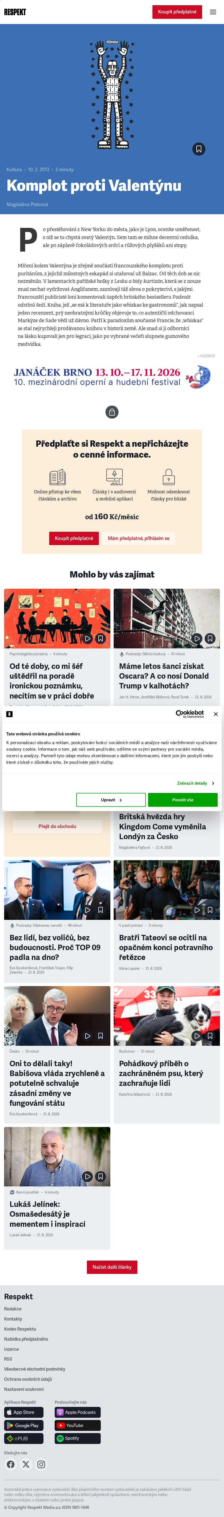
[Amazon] (24, 1438)
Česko (15, 1051)
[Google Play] (24, 1425)
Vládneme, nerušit (47, 925)
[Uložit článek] (198, 149)
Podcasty (133, 654)
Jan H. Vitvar (129, 697)
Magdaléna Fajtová (134, 847)
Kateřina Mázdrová (134, 1094)
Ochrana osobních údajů (28, 1379)
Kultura (14, 170)
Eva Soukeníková (23, 968)
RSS (8, 1359)
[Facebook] (10, 1469)
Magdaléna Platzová (27, 204)
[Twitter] (26, 1469)
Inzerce (11, 1349)
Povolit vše (182, 799)
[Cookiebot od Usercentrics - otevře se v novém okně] (180, 714)
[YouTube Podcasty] (78, 1425)
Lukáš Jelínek (20, 1235)
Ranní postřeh (27, 1192)
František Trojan (52, 968)
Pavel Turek (180, 697)
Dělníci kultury (154, 654)
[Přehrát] (87, 638)
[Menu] (213, 12)
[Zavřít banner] (216, 714)
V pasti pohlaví (131, 925)
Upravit (108, 799)
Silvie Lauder (129, 968)
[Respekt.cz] (15, 12)
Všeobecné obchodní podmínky (34, 1369)
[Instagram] (41, 1469)
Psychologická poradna (29, 654)
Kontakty (13, 1319)
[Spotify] (78, 1438)
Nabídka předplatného (26, 1339)
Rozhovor (127, 1051)
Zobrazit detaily (192, 783)
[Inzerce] (112, 377)
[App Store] (24, 1412)
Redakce (13, 1309)
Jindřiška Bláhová (155, 697)
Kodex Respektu (20, 1329)
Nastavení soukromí (24, 1389)
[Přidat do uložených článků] (100, 638)
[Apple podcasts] (78, 1412)
